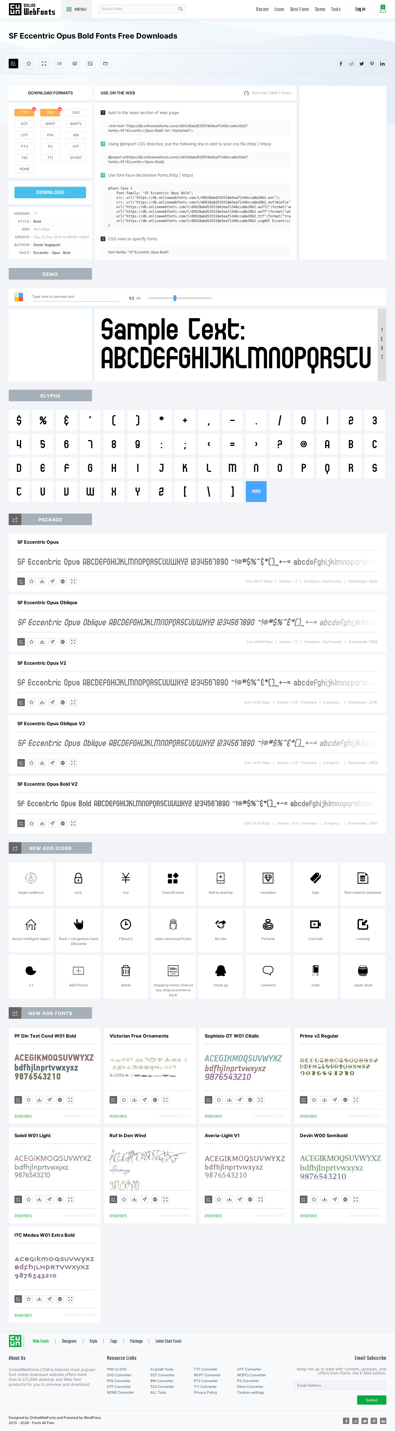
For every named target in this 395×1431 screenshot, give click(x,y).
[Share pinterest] (372, 63)
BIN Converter (161, 1381)
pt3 (24, 146)
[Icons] (90, 63)
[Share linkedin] (382, 63)
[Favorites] (29, 63)
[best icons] (15, 1013)
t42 (24, 157)
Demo (320, 10)
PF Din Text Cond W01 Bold (45, 1036)
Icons (279, 10)
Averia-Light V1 (222, 1135)
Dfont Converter (250, 1386)
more (256, 491)
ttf (24, 112)
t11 (50, 157)
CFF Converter (119, 1386)
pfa (50, 135)
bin (76, 135)
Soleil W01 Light (32, 1135)
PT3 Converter (206, 1381)
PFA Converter (118, 1381)
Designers (69, 1341)
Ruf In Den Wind (128, 1135)
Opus (56, 252)
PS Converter (248, 1381)
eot (24, 124)
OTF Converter (249, 1369)
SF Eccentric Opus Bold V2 (47, 784)
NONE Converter (120, 1392)
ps (50, 146)
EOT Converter (162, 1375)
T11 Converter (205, 1386)
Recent (262, 10)
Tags (113, 1341)
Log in (360, 9)
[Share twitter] (362, 63)
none (24, 169)
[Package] (75, 63)
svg (76, 112)
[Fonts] (105, 63)
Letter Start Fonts (169, 1341)
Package (136, 1341)
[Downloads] (42, 581)
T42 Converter (162, 1386)
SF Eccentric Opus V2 (41, 663)
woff (50, 124)
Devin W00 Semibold (324, 1135)
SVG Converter (119, 1375)
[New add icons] (15, 848)
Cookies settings (250, 1392)
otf (24, 135)
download (50, 192)
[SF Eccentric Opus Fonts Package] (15, 519)
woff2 (76, 124)
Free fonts (35, 10)
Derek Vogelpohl (47, 245)
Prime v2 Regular (319, 1036)
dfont (76, 157)
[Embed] (63, 581)
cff (76, 146)
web (50, 112)
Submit (372, 1400)
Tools (336, 10)
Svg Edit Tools (161, 1369)
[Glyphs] (59, 63)
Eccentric (41, 252)
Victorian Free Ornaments (139, 1036)
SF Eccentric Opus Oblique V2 (51, 723)
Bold (37, 221)
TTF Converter (205, 1369)
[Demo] (44, 63)
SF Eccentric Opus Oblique (47, 602)
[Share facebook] (341, 63)
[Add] (13, 63)
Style (93, 1341)
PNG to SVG (117, 1369)
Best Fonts (299, 10)
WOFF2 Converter (251, 1375)
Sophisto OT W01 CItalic (232, 1036)
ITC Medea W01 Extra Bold (44, 1235)
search (180, 9)
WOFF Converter (207, 1375)
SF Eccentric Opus (38, 542)
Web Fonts (41, 1341)
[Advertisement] (343, 172)
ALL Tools (158, 1392)
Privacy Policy (205, 1392)
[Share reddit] (351, 63)
